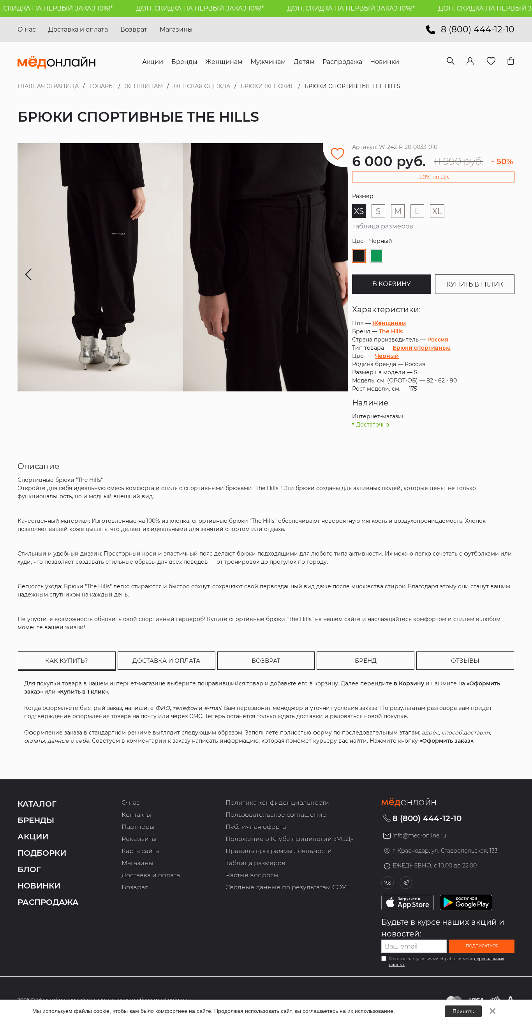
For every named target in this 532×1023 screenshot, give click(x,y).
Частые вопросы (251, 875)
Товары (101, 86)
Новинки (39, 885)
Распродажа (48, 902)
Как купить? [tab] (66, 660)
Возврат (133, 29)
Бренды (36, 820)
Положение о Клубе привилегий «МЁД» (289, 838)
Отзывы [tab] (465, 660)
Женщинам (144, 86)
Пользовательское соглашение (275, 814)
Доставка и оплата (78, 29)
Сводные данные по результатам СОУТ (287, 887)
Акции (33, 836)
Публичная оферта (255, 826)
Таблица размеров (382, 226)
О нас (27, 29)
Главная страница (48, 86)
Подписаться (482, 946)
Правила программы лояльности (278, 851)
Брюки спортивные (422, 347)
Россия (437, 339)
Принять (463, 1011)
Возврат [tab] (266, 660)
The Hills (391, 331)
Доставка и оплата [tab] (166, 660)
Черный (387, 355)
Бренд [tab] (366, 660)
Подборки (42, 853)
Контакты (136, 814)
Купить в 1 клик (474, 284)
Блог (29, 869)
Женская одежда (201, 86)
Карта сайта (140, 851)
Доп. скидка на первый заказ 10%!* (182, 8)
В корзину (391, 284)
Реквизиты (139, 838)
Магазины (176, 29)
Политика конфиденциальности (277, 802)
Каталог (37, 804)
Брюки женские (267, 86)
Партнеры (138, 826)
